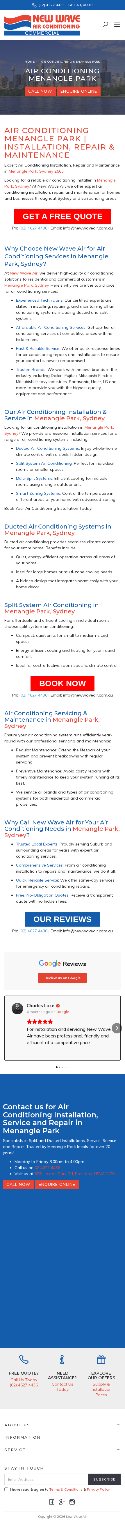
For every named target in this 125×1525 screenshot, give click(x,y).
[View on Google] (17, 1008)
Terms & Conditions (66, 1489)
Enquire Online (78, 91)
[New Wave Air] (43, 24)
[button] (8, 1028)
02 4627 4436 (47, 1167)
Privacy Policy (98, 1489)
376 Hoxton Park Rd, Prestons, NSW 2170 (75, 1173)
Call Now (40, 91)
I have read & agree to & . (60, 1489)
